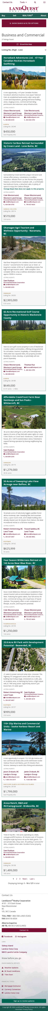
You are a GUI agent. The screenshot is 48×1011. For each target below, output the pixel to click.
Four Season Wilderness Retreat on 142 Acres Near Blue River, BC (23, 562)
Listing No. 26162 (9, 544)
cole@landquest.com (32, 117)
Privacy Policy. (28, 1009)
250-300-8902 (30, 537)
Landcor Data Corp (10, 949)
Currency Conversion (12, 989)
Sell (14, 15)
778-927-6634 (30, 205)
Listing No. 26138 (9, 865)
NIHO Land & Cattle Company (14, 952)
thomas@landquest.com (34, 367)
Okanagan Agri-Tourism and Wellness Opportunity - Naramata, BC (22, 230)
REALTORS (28, 15)
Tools (22, 2)
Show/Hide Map (25, 44)
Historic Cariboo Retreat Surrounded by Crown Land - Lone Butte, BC (23, 145)
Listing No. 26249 (9, 126)
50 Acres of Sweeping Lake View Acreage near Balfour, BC (21, 483)
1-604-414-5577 (10, 780)
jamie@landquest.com (33, 777)
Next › (25, 879)
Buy (3, 15)
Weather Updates (11, 968)
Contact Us (7, 2)
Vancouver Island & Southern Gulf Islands (18, 784)
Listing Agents (9, 107)
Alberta (6, 124)
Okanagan (7, 293)
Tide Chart (8, 975)
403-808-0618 (9, 120)
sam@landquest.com (12, 284)
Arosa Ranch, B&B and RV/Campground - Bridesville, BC (21, 804)
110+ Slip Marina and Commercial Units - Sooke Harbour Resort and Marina (22, 726)
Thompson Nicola (9, 624)
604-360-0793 (30, 120)
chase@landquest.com (12, 117)
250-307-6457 (9, 537)
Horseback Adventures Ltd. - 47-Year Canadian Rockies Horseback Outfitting (23, 60)
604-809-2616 (9, 287)
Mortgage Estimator (12, 986)
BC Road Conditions (12, 971)
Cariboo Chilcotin (10, 209)
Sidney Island (7, 945)
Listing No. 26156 (9, 786)
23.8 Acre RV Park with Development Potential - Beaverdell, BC (24, 644)
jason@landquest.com (12, 777)
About (43, 15)
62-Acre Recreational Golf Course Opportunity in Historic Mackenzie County (22, 314)
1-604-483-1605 (31, 780)
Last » (32, 879)
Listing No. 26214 (9, 211)
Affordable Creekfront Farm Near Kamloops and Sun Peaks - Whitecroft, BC (22, 400)
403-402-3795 (30, 370)
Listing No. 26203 (9, 295)
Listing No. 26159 (9, 626)
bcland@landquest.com (12, 534)
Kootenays (7, 541)
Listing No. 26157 (9, 707)
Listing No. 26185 (9, 381)
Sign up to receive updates (24, 1001)
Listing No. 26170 (9, 465)
